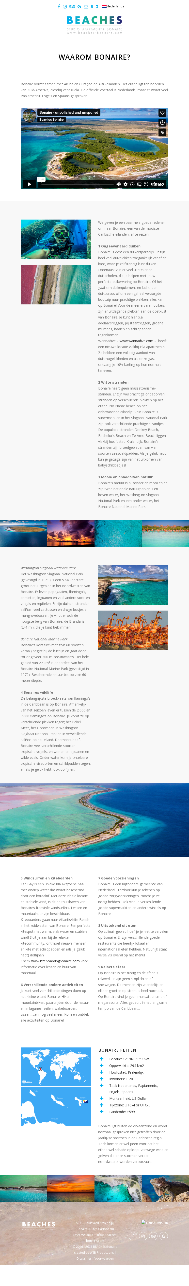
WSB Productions (102, 1252)
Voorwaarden (104, 1258)
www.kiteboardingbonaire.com (55, 961)
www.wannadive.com (136, 340)
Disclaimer (84, 1258)
